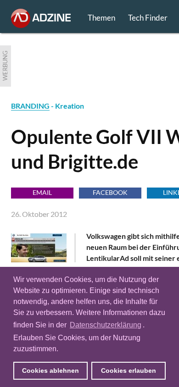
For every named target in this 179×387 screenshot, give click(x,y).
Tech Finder (148, 17)
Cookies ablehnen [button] (50, 370)
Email (42, 192)
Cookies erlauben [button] (128, 370)
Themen (101, 17)
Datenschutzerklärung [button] (105, 325)
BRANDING (30, 105)
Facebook (110, 192)
